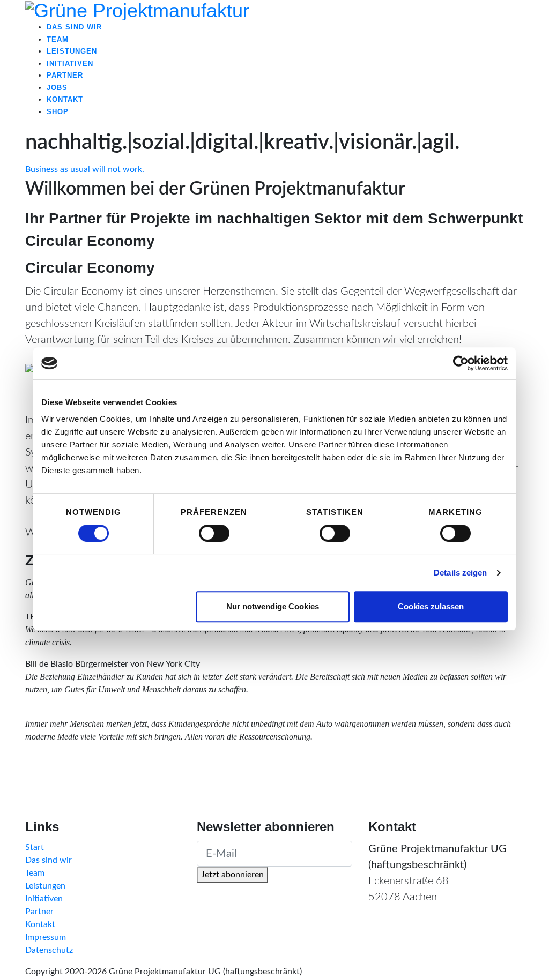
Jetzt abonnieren (232, 874)
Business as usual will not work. (84, 169)
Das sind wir (48, 860)
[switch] (214, 533)
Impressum (45, 937)
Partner (39, 911)
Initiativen (44, 898)
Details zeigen (460, 572)
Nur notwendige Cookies (272, 606)
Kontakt (40, 924)
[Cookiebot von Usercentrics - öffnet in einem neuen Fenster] (461, 363)
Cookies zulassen (431, 606)
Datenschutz (49, 950)
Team (34, 873)
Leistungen (45, 886)
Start (34, 847)
